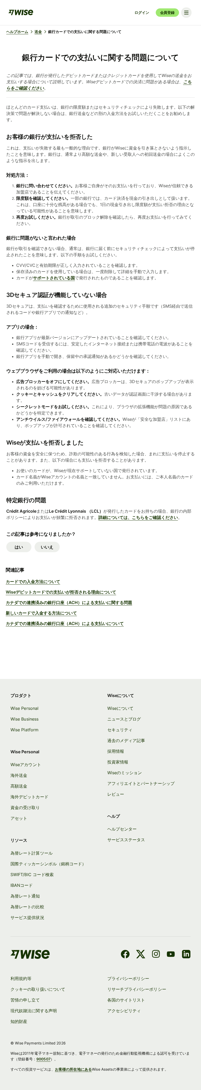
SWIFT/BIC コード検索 (32, 874)
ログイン (142, 12)
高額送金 (18, 786)
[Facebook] (125, 955)
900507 (43, 1059)
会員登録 (167, 12)
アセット (18, 818)
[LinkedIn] (186, 955)
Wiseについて (120, 708)
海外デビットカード (29, 796)
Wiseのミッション (124, 772)
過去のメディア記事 (126, 740)
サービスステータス (126, 839)
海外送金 (18, 775)
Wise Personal (24, 708)
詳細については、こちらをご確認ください (138, 517)
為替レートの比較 (27, 906)
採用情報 (115, 751)
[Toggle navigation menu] (186, 12)
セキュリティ (119, 729)
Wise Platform (24, 729)
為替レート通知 (25, 896)
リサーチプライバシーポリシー (136, 989)
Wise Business (24, 719)
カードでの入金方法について (33, 581)
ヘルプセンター (122, 829)
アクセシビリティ (124, 1010)
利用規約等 (20, 978)
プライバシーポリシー (128, 978)
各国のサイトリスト (126, 1000)
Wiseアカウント (25, 764)
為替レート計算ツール (31, 853)
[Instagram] (156, 955)
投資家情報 (117, 762)
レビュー (115, 794)
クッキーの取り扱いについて (37, 989)
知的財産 (18, 1021)
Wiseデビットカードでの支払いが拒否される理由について (61, 592)
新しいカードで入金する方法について (41, 613)
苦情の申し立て (25, 1000)
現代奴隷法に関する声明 (33, 1010)
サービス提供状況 (27, 917)
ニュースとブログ (124, 719)
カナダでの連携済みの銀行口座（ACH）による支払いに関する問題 (69, 602)
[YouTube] (170, 955)
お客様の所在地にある (73, 1069)
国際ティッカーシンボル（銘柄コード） (48, 863)
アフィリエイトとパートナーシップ (141, 783)
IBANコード (21, 885)
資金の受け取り (25, 807)
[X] (140, 955)
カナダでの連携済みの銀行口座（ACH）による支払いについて (65, 623)
